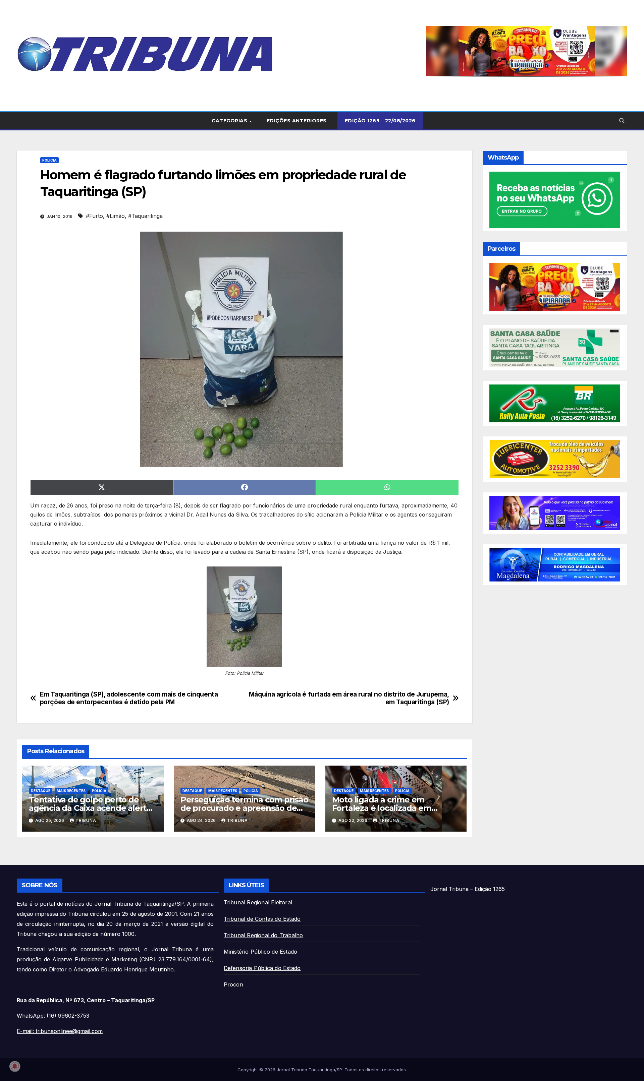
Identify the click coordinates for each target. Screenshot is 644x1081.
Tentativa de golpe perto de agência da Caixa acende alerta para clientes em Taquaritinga (90, 808)
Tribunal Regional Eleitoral (258, 902)
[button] (526, 51)
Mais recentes (71, 791)
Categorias (230, 121)
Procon (233, 984)
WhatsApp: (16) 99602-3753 (53, 1015)
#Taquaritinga (145, 216)
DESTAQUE (40, 791)
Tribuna (85, 820)
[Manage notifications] (14, 1066)
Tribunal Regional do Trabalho (263, 935)
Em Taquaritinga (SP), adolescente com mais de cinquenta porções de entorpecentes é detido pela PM (129, 698)
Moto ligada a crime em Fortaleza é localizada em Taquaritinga (381, 808)
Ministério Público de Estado (261, 951)
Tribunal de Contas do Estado (262, 918)
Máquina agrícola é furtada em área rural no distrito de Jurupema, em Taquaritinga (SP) (349, 698)
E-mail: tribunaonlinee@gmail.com (60, 1031)
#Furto (94, 216)
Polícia (49, 160)
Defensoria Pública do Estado (262, 968)
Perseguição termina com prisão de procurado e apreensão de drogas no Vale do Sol (244, 808)
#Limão (115, 216)
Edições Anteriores (297, 121)
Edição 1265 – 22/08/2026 (380, 121)
